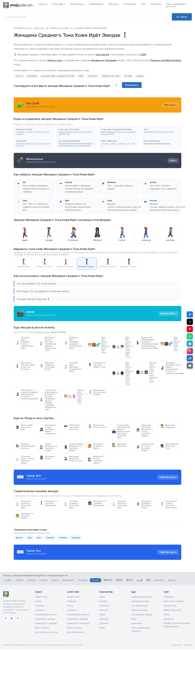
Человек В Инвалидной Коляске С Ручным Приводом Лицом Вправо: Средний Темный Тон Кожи (48, 400)
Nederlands (68, 580)
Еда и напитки (42, 627)
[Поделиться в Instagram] (190, 351)
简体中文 (107, 580)
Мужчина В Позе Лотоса (97, 426)
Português (83, 580)
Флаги (38, 601)
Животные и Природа (78, 623)
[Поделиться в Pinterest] (190, 329)
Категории (58, 4)
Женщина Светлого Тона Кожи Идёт (23, 504)
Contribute (168, 597)
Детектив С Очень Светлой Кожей (96, 459)
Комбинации (96, 4)
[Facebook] (5, 618)
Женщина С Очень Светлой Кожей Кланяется (48, 429)
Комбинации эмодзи (141, 597)
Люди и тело (38, 28)
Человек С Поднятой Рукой (96, 446)
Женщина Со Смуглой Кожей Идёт (48, 503)
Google (103, 601)
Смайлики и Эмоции (77, 619)
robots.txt (188, 645)
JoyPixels (103, 623)
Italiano (54, 580)
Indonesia (159, 580)
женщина (32, 76)
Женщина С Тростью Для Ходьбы (97, 392)
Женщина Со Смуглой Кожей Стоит (97, 364)
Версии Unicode (139, 610)
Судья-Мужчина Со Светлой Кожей (48, 447)
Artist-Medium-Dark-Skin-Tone (169, 446)
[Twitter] (11, 618)
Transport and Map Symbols (157, 143)
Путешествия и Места (78, 614)
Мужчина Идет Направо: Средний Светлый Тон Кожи (73, 342)
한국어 (129, 580)
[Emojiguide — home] (18, 5)
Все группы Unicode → (46, 632)
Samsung (103, 619)
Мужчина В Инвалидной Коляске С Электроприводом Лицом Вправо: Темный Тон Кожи (146, 342)
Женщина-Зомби (47, 457)
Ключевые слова (140, 601)
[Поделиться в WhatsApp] (190, 336)
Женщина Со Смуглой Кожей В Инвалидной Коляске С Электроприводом (26, 394)
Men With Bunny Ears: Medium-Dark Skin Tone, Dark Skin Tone (122, 373)
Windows (103, 610)
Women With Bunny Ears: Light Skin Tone (74, 396)
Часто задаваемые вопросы (176, 5)
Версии (114, 4)
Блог (143, 4)
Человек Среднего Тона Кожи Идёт (71, 504)
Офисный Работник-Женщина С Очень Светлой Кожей (144, 430)
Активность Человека (59, 28)
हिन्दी (148, 580)
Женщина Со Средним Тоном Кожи (97, 503)
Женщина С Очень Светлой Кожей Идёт (168, 504)
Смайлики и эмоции (45, 619)
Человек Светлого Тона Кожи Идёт (119, 504)
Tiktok (102, 627)
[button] (33, 132)
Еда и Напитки (74, 627)
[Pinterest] (17, 618)
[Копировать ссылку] (190, 358)
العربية (140, 580)
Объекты (39, 605)
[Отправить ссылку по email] (190, 366)
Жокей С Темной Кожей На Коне (25, 446)
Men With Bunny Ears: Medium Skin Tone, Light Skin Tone (122, 347)
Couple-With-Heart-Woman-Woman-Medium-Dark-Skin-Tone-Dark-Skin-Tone (121, 431)
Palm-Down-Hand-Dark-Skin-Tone (72, 427)
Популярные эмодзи (141, 614)
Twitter (102, 614)
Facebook (104, 605)
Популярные (129, 4)
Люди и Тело (73, 597)
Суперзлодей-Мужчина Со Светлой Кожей (73, 447)
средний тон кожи (111, 76)
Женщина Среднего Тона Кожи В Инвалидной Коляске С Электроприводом (170, 368)
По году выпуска (139, 605)
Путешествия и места (46, 614)
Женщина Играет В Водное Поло (73, 458)
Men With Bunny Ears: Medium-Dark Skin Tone (98, 345)
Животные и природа (46, 623)
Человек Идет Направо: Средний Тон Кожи (73, 367)
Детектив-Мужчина (119, 445)
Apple (102, 597)
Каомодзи (156, 4)
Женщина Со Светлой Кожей (24, 515)
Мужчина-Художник (167, 426)
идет (39, 537)
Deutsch (31, 580)
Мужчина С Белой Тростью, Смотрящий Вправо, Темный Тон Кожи (47, 344)
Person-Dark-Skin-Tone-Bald (24, 427)
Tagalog (171, 580)
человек (63, 537)
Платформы (77, 4)
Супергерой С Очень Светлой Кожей (145, 447)
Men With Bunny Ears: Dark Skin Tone (170, 344)
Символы (40, 610)
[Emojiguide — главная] (6, 594)
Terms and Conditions (173, 601)
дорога (19, 76)
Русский (95, 580)
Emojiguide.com (21, 28)
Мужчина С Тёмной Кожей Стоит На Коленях (25, 365)
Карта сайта (176, 645)
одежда (50, 537)
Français (43, 580)
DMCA (166, 614)
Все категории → (75, 632)
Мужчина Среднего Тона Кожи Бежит (47, 365)
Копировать (131, 85)
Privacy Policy (169, 605)
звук (30, 537)
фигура (19, 537)
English (8, 580)
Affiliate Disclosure (172, 610)
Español (19, 580)
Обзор (43, 4)
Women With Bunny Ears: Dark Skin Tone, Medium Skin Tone (146, 372)
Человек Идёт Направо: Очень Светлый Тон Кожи (24, 342)
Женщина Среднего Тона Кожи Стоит (143, 504)
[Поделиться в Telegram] (190, 344)
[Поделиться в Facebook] (190, 314)
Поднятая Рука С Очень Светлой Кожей (25, 459)
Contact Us (168, 619)
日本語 (119, 580)
